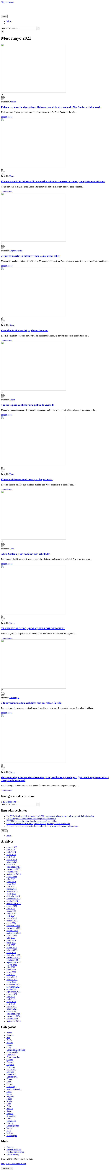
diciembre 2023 (13, 925)
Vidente (9, 1133)
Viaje (8, 1130)
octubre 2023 (12, 930)
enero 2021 (11, 1011)
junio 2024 (11, 911)
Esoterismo (11, 1074)
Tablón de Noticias (9, 7)
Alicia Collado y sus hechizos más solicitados (25, 553)
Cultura (9, 1059)
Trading (9, 1123)
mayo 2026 (11, 854)
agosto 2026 (11, 847)
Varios (12, 623)
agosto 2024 (11, 906)
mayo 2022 (11, 972)
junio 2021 (11, 999)
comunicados (6, 117)
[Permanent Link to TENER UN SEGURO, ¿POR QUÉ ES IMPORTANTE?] (33, 613)
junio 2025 (11, 881)
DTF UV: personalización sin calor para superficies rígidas (31, 821)
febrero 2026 (11, 862)
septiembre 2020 (13, 1021)
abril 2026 (10, 857)
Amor (9, 1033)
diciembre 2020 (13, 1014)
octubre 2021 (12, 989)
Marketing (10, 1086)
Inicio (8, 21)
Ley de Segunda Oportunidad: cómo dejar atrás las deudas (31, 818)
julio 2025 (10, 879)
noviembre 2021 (13, 987)
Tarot (11, 176)
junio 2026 (11, 852)
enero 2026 (11, 864)
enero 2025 (11, 894)
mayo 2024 (11, 913)
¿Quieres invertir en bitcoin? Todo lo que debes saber (30, 255)
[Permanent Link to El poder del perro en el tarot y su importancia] (33, 464)
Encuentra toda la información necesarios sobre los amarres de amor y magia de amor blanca (53, 181)
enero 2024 (11, 923)
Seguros (9, 1113)
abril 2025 (10, 886)
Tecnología (14, 697)
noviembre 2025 (13, 869)
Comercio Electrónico (15, 1050)
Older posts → (12, 802)
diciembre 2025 (13, 867)
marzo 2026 (11, 859)
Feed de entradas (13, 1149)
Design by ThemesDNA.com (13, 1163)
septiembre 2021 (13, 992)
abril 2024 (10, 916)
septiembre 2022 (13, 962)
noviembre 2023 (13, 928)
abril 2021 (10, 1004)
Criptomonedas (15, 251)
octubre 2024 (12, 901)
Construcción (12, 1052)
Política (12, 102)
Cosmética (10, 1055)
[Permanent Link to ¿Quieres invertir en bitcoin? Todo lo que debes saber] (33, 241)
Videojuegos (11, 1135)
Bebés (9, 1040)
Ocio (8, 1106)
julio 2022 (10, 967)
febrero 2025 (11, 891)
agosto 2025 (11, 876)
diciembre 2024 (13, 896)
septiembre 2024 (13, 903)
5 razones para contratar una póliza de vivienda (27, 404)
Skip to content (7, 2)
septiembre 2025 (13, 874)
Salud (11, 325)
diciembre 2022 (13, 955)
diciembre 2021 (13, 984)
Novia (9, 1101)
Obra (8, 1104)
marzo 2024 (11, 918)
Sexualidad (11, 1116)
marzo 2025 (11, 889)
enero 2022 (11, 982)
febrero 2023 (11, 950)
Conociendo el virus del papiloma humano (24, 330)
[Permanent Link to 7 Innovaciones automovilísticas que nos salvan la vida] (33, 688)
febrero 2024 (11, 921)
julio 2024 (10, 908)
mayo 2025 (11, 884)
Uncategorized (12, 1126)
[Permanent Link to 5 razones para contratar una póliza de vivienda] (33, 390)
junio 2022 (11, 970)
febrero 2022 (11, 979)
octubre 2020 (12, 1019)
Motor (9, 1094)
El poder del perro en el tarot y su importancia (27, 479)
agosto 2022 (11, 965)
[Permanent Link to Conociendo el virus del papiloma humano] (33, 315)
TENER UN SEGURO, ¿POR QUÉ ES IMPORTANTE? (33, 628)
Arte (8, 1037)
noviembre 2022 (13, 957)
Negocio (10, 1096)
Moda (9, 1091)
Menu (4, 16)
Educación (11, 1069)
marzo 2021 (11, 1006)
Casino (9, 1045)
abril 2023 (10, 945)
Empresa (10, 1072)
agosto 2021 (11, 994)
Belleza (9, 1042)
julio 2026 (10, 850)
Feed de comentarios (15, 1152)
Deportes (10, 1064)
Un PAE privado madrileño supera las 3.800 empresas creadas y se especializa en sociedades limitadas (50, 816)
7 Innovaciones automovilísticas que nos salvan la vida (31, 702)
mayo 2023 (11, 943)
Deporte (9, 1062)
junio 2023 (11, 940)
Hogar (12, 400)
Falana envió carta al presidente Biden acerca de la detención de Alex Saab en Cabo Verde (51, 107)
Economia (10, 1067)
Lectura (9, 1084)
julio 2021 (10, 996)
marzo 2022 (11, 977)
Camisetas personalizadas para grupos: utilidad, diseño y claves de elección (38, 823)
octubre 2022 (12, 960)
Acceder (10, 1147)
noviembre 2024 (13, 899)
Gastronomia (11, 1077)
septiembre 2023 (13, 933)
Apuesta (10, 1035)
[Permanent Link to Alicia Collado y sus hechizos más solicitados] (33, 539)
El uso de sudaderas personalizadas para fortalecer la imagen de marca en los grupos (42, 826)
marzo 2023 (11, 947)
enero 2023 (11, 952)
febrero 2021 (11, 1009)
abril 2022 (10, 974)
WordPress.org (12, 1154)
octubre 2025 (12, 872)
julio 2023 (10, 938)
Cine (8, 1047)
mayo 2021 (11, 1001)
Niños (9, 1099)
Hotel (8, 1082)
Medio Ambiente (13, 1089)
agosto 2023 (11, 935)
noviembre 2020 (13, 1016)
